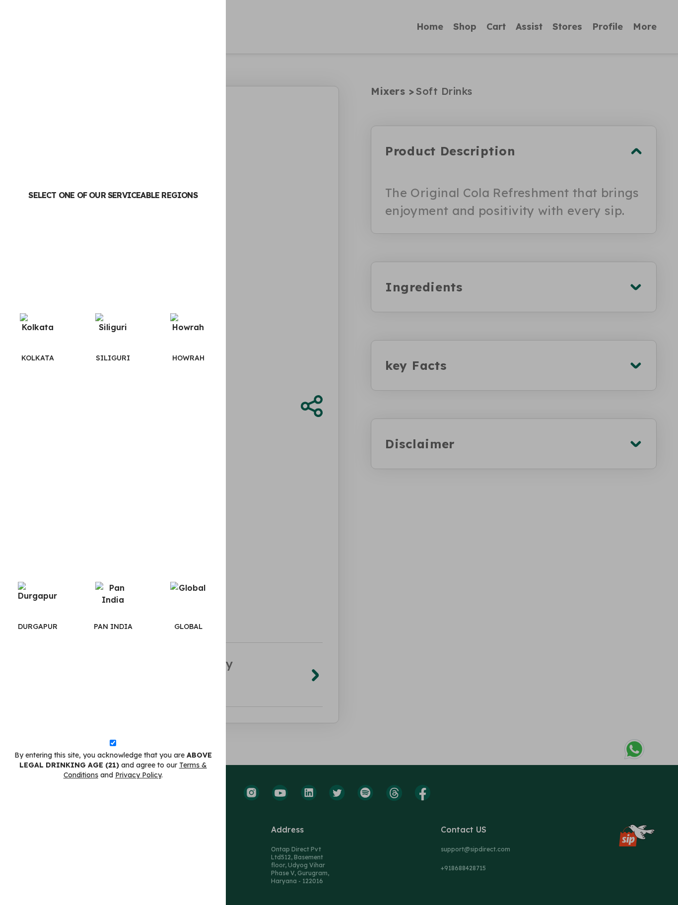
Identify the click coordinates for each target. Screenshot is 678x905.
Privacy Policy (138, 774)
